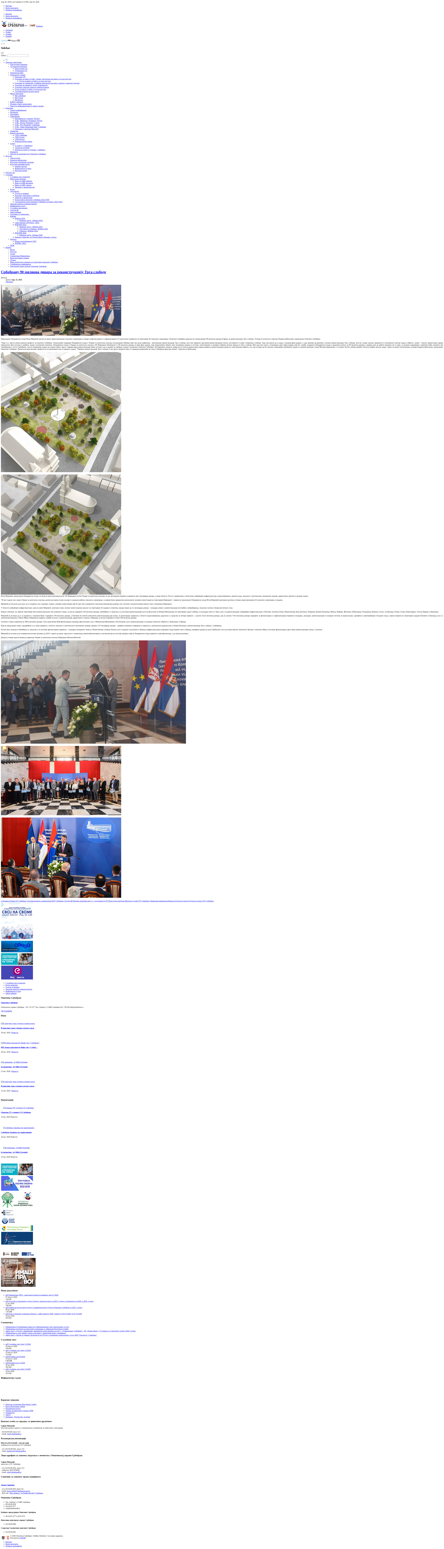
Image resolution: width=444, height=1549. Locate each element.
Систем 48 (14, 210)
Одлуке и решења (22, 193)
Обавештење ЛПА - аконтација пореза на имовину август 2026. (33, 1295)
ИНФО (8, 248)
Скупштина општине (18, 67)
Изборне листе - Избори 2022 (31, 227)
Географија (14, 114)
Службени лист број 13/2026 (19, 1344)
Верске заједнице (17, 133)
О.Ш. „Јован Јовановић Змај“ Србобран (30, 127)
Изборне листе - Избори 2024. (31, 221)
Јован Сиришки (7, 1485)
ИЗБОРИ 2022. (21, 225)
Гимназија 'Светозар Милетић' (27, 129)
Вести (12, 250)
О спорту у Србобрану (24, 146)
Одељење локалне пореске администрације (32, 87)
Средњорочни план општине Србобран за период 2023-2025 (38, 202)
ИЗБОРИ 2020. (21, 233)
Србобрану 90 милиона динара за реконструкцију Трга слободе (53, 272)
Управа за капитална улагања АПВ (19, 1411)
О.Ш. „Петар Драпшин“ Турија (27, 123)
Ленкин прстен (21, 166)
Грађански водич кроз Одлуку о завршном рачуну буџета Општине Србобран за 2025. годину (45, 1308)
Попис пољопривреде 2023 (25, 241)
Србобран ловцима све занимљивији (16, 1132)
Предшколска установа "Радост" (27, 119)
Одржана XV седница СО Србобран (16, 1112)
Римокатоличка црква (23, 141)
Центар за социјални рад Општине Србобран (28, 154)
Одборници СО (21, 71)
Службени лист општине (20, 177)
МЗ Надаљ (19, 100)
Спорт (12, 144)
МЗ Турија (19, 98)
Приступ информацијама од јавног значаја (27, 106)
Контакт (9, 6)
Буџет (12, 189)
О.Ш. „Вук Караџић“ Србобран (27, 125)
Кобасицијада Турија (23, 168)
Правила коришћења (14, 10)
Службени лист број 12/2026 (19, 1350)
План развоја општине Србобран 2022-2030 (32, 200)
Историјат (14, 112)
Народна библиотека (18, 160)
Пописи (13, 239)
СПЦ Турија (20, 137)
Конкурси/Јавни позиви (19, 258)
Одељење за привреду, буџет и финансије (31, 85)
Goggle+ (9, 34)
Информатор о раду (18, 206)
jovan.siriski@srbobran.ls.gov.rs (18, 1491)
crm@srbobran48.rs (14, 1434)
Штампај (9, 282)
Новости (14, 1033)
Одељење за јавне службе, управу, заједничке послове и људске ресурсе (43, 79)
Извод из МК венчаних (24, 183)
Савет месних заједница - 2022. (27, 223)
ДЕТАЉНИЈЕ (6, 1011)
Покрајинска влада (13, 1409)
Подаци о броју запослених (21, 104)
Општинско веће (16, 73)
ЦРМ (12, 245)
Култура (9, 156)
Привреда (14, 152)
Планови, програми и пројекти (27, 196)
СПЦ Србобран (21, 135)
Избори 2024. (20, 218)
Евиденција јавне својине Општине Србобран (28, 266)
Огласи (13, 260)
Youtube (9, 36)
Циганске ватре (21, 171)
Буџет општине (12, 985)
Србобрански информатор (20, 264)
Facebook (9, 30)
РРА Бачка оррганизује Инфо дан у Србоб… (19, 1047)
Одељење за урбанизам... (20, 214)
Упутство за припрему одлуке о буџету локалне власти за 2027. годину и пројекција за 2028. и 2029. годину (51, 1301)
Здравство (14, 131)
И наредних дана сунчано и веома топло (17, 1028)
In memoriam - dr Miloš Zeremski (14, 1067)
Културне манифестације (20, 164)
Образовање (15, 116)
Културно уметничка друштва (22, 162)
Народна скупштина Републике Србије (21, 1404)
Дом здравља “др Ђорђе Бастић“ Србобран (26, 1493)
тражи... (4, 55)
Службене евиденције (19, 208)
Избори (13, 216)
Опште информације (18, 110)
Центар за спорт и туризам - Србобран (30, 150)
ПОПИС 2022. (20, 243)
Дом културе (15, 158)
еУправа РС (10, 1413)
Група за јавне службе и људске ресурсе (35, 81)
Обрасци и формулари (23, 198)
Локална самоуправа (14, 62)
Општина (9, 108)
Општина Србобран (9, 1003)
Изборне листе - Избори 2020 (31, 235)
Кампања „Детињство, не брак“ (18, 1417)
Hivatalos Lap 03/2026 (16, 1357)
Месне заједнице (16, 94)
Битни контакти (12, 8)
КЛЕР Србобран (16, 102)
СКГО (8, 1415)
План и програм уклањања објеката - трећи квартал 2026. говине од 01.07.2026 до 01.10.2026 (45, 1314)
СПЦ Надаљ (20, 139)
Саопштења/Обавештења (20, 256)
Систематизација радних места (27, 91)
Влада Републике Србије (15, 1406)
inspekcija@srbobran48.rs (16, 1451)
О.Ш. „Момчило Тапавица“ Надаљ (28, 121)
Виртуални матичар (18, 179)
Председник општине (18, 64)
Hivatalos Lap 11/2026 (16, 1363)
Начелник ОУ (20, 77)
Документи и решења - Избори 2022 (33, 229)
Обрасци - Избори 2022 (28, 231)
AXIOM (22, 1538)
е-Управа (9, 175)
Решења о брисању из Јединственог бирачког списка (35, 237)
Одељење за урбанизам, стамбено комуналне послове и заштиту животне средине (47, 83)
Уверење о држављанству (25, 187)
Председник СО (21, 69)
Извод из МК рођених (23, 181)
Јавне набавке (15, 212)
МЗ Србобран (20, 96)
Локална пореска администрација (23, 204)
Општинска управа (17, 75)
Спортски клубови (22, 148)
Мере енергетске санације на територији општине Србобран (34, 262)
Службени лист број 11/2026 (19, 1369)
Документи (14, 191)
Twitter (8, 32)
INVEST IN (10, 173)
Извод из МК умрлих (23, 185)
